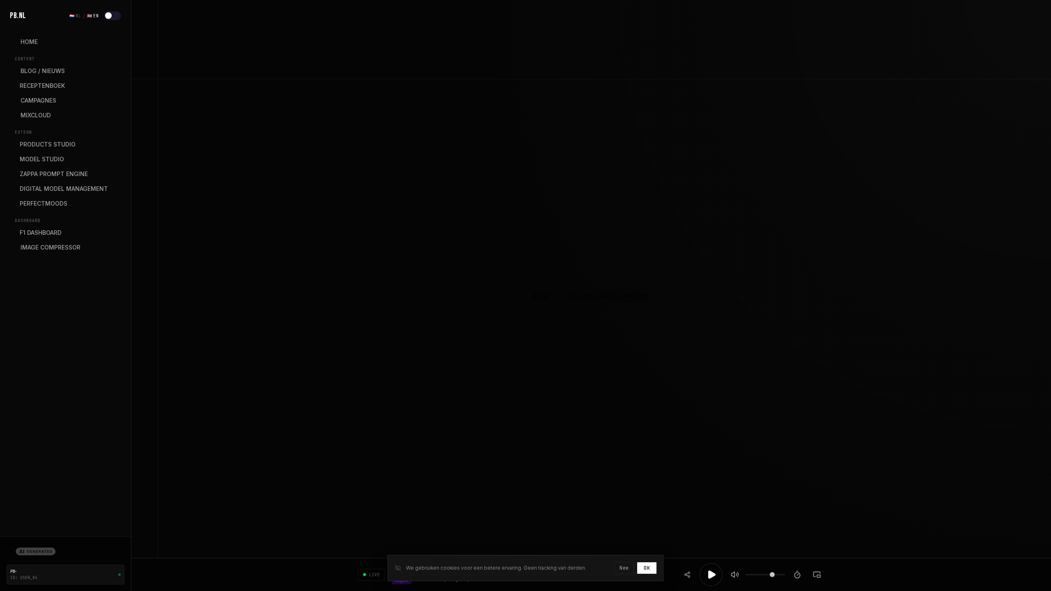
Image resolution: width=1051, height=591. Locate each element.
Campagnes (38, 100)
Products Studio (48, 144)
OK (647, 568)
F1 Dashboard (41, 232)
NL (75, 15)
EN (93, 15)
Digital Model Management (64, 188)
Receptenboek (42, 85)
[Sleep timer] (797, 574)
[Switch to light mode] (112, 15)
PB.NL (18, 16)
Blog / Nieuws (43, 70)
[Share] (687, 574)
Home (29, 41)
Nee (624, 568)
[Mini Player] (817, 574)
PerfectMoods (43, 203)
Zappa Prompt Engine (54, 173)
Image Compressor (50, 247)
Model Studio (42, 159)
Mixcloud (36, 115)
